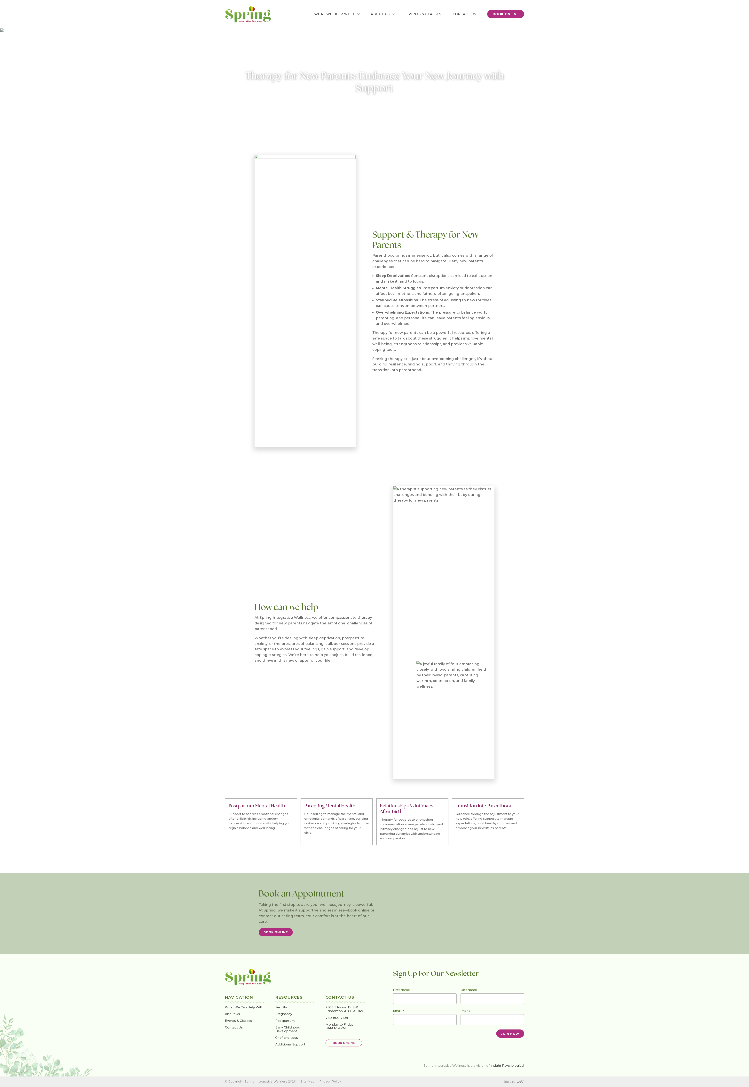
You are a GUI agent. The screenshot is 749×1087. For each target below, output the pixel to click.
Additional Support (290, 1044)
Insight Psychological (507, 1065)
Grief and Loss (286, 1038)
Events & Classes (238, 1020)
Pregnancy (283, 1014)
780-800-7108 (337, 1018)
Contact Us (234, 1027)
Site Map (307, 1081)
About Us (232, 1014)
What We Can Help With (244, 1007)
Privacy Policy (330, 1081)
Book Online (276, 932)
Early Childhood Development (287, 1029)
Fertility (281, 1007)
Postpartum (285, 1020)
